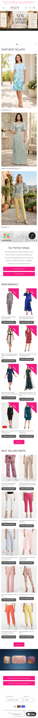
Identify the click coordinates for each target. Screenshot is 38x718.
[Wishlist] (30, 8)
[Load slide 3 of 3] (21, 44)
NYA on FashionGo (19, 269)
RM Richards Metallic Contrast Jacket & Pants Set (8, 317)
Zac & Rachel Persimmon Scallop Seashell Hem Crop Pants (9, 632)
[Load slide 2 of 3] (19, 44)
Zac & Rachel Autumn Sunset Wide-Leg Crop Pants (27, 558)
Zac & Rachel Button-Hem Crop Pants (26, 632)
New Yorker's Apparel (12, 710)
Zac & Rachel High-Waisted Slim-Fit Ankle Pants (27, 521)
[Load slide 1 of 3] (17, 44)
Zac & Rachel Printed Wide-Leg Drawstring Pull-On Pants (8, 484)
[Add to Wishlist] (3, 290)
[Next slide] (24, 44)
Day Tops (4, 227)
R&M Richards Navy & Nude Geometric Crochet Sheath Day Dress (10, 393)
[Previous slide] (14, 44)
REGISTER (19, 36)
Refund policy (31, 710)
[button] (3, 8)
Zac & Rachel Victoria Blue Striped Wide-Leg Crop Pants (9, 558)
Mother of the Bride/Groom (10, 169)
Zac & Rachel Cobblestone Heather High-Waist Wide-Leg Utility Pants (27, 484)
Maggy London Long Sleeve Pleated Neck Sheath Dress (10, 431)
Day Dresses (5, 110)
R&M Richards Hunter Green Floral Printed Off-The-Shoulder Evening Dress (27, 394)
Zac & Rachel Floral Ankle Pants (26, 594)
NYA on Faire (19, 274)
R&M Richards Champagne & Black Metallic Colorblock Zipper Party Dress (9, 355)
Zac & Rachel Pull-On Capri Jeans (9, 520)
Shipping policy (11, 713)
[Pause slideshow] (36, 44)
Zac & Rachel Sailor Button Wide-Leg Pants (10, 595)
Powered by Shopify (21, 710)
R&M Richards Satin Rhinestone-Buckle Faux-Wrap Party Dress (27, 317)
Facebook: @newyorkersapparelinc (19, 683)
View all (19, 442)
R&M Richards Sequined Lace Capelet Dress (26, 431)
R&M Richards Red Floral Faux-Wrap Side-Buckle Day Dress (27, 354)
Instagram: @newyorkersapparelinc (19, 678)
